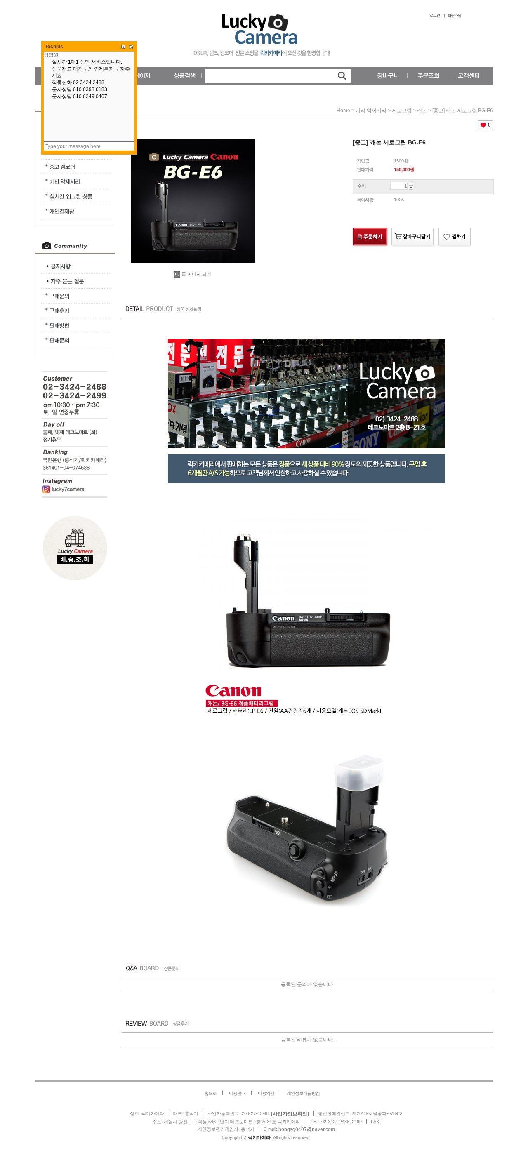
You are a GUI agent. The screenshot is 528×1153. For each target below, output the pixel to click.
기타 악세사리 (371, 110)
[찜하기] (454, 237)
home (343, 110)
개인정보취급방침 (303, 1093)
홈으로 (210, 1093)
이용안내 (237, 1093)
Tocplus (54, 46)
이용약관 (266, 1093)
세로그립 (402, 110)
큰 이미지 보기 (196, 273)
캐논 (422, 110)
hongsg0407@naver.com (306, 1129)
